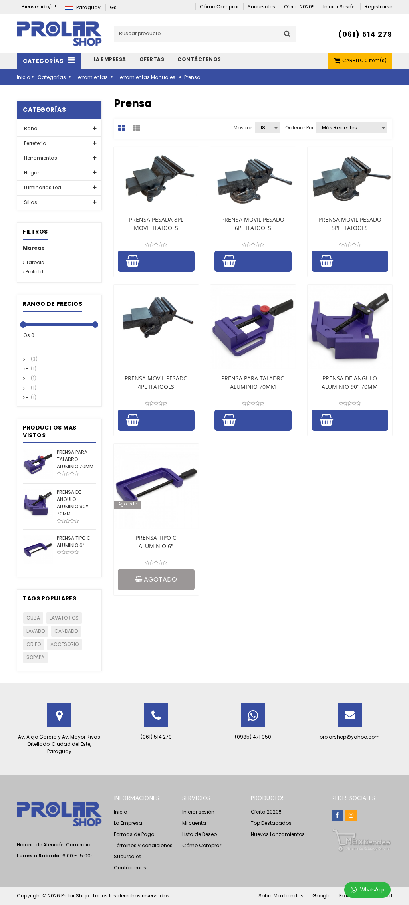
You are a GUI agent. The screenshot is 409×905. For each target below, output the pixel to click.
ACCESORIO (64, 644)
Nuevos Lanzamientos (278, 834)
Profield (33, 271)
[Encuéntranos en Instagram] (351, 815)
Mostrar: (243, 127)
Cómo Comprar (201, 845)
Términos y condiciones (143, 845)
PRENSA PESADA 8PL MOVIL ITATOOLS (156, 224)
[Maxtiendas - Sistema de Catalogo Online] (361, 840)
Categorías (52, 77)
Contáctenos (130, 867)
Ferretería (34, 143)
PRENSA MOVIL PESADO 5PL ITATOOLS (349, 224)
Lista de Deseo (199, 834)
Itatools (34, 262)
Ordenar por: (300, 127)
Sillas (30, 202)
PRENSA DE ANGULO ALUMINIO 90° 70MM (350, 382)
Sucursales (127, 856)
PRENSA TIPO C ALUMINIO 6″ (156, 542)
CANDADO (66, 631)
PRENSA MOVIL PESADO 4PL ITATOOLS (156, 382)
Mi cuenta (194, 823)
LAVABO (35, 631)
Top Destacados (271, 823)
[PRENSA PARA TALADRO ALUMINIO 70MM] (38, 463)
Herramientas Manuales (146, 77)
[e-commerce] (59, 33)
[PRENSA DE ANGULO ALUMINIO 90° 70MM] (38, 503)
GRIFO (33, 644)
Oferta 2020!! (266, 811)
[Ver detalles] (156, 178)
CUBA (33, 617)
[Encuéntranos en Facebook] (337, 815)
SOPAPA (35, 657)
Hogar (31, 172)
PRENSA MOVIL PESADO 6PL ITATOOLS (252, 224)
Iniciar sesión (198, 811)
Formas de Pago (134, 834)
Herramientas (91, 77)
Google (321, 895)
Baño (30, 128)
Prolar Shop (75, 895)
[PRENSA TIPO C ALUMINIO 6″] (38, 549)
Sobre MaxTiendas (281, 895)
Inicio (23, 77)
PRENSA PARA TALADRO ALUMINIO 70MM (253, 382)
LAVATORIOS (64, 617)
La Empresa (128, 823)
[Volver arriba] (400, 890)
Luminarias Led (42, 187)
